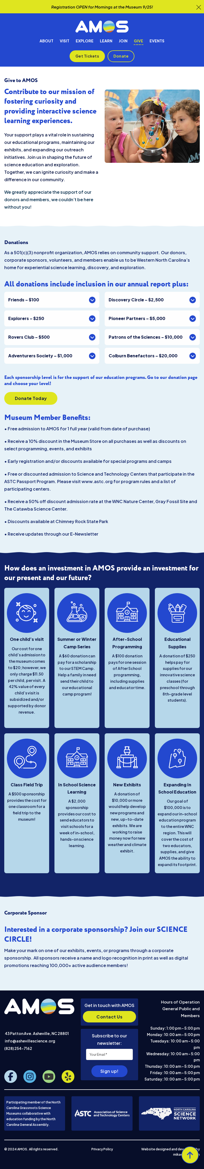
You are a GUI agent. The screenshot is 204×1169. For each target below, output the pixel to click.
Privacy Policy (102, 1149)
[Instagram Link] (29, 1076)
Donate (121, 56)
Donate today (31, 398)
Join (123, 40)
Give (138, 40)
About (46, 40)
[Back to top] (190, 1155)
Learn (106, 40)
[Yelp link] (68, 1076)
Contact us (109, 1017)
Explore (85, 40)
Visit (64, 40)
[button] (51, 300)
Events (157, 40)
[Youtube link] (48, 1076)
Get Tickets (87, 56)
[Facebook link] (10, 1076)
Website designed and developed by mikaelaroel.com (170, 1151)
